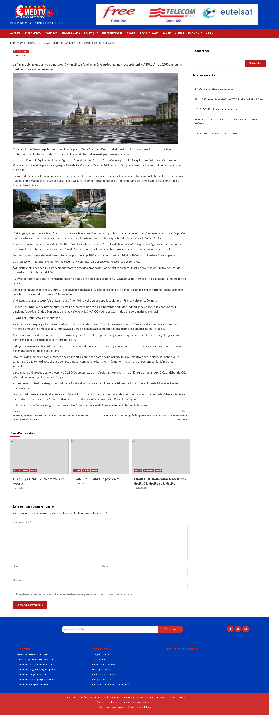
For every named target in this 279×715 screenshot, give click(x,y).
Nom (16, 566)
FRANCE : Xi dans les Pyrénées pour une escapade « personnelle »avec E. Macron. (145, 415)
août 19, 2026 (19, 488)
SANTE (166, 33)
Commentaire (22, 521)
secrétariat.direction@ (28, 654)
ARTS (209, 33)
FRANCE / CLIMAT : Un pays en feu (97, 479)
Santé (33, 470)
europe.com (46, 654)
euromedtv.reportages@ (29, 679)
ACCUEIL (15, 33)
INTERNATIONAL (112, 33)
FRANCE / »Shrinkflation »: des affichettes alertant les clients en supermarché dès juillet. (50, 415)
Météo (25, 470)
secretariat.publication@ (29, 659)
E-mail (106, 566)
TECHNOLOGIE (149, 33)
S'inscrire (170, 629)
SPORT (131, 33)
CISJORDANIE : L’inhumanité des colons (217, 109)
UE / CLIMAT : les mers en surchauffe (216, 133)
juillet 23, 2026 (81, 483)
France (17, 51)
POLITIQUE (91, 33)
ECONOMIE (195, 33)
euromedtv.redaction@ (29, 664)
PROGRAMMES (71, 33)
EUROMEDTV (33, 33)
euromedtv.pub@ (26, 674)
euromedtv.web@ (26, 684)
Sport (25, 51)
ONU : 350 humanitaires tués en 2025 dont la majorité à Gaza (229, 99)
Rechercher (200, 51)
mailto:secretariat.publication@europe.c (128, 702)
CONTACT (51, 33)
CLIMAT (179, 33)
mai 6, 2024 (20, 55)
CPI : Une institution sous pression (214, 88)
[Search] (267, 33)
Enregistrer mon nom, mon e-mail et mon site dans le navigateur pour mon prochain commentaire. (74, 594)
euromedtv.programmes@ (30, 669)
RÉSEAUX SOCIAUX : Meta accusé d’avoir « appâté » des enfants (226, 121)
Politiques (148, 470)
